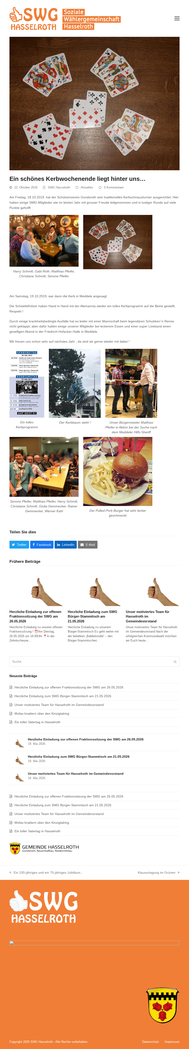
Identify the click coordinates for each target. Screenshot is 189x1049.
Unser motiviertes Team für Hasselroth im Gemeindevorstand (147, 616)
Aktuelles (87, 187)
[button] (177, 18)
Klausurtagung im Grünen (156, 873)
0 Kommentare (114, 187)
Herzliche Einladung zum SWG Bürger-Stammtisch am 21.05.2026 (92, 616)
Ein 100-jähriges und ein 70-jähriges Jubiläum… (46, 873)
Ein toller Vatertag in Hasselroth (37, 722)
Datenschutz (150, 1041)
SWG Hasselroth (59, 187)
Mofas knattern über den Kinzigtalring (42, 713)
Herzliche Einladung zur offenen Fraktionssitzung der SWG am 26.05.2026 (35, 616)
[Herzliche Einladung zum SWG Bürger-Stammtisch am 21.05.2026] (94, 588)
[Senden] (175, 661)
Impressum (172, 1041)
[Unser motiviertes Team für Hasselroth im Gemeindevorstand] (153, 588)
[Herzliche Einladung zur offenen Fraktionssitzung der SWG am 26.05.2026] (36, 588)
